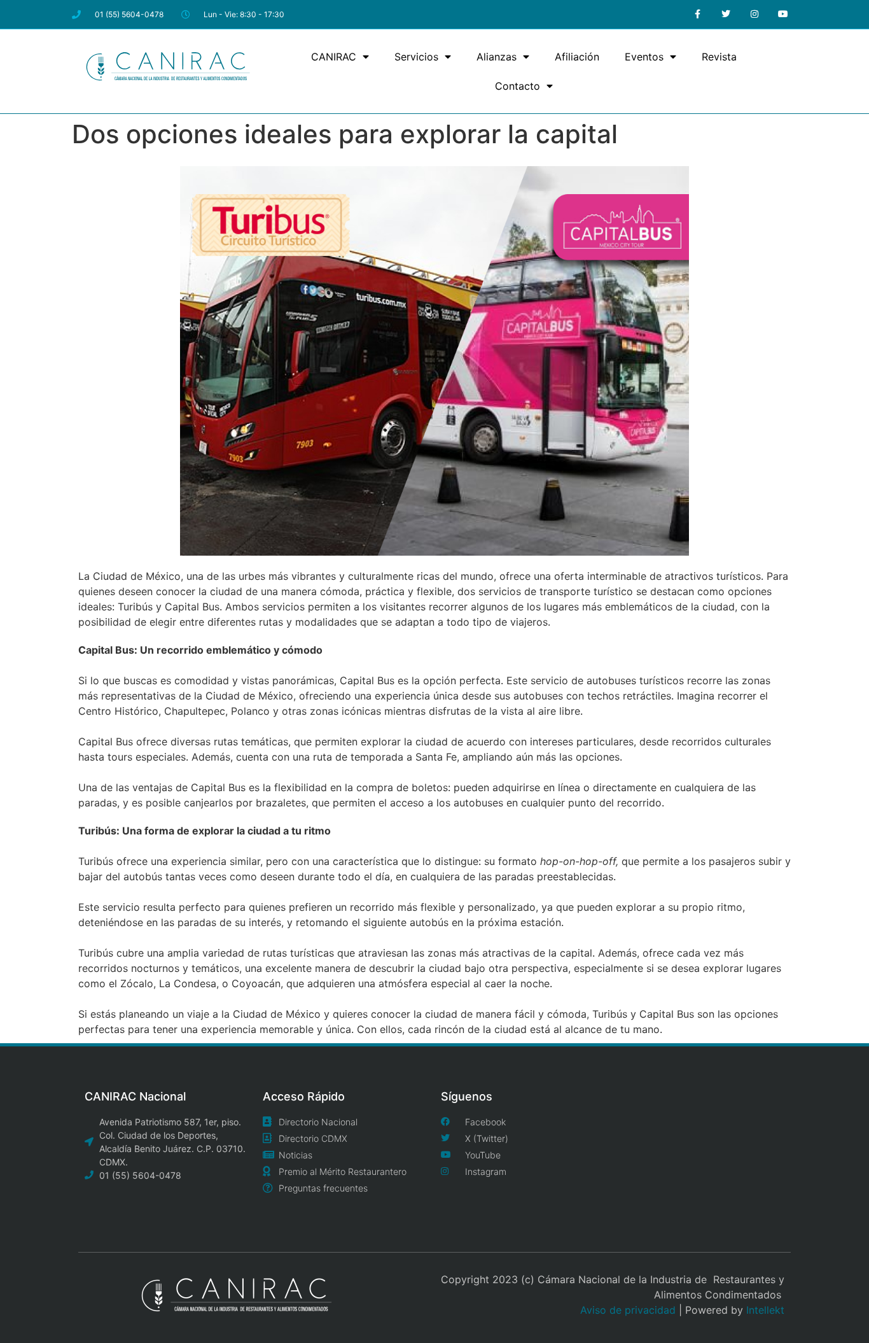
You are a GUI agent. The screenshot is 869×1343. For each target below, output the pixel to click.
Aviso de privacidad (628, 1310)
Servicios (416, 56)
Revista (719, 56)
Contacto (517, 86)
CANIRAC (333, 56)
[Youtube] (782, 14)
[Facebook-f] (697, 14)
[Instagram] (754, 14)
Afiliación (577, 56)
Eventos (644, 56)
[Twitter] (726, 14)
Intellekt (765, 1310)
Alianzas (496, 56)
